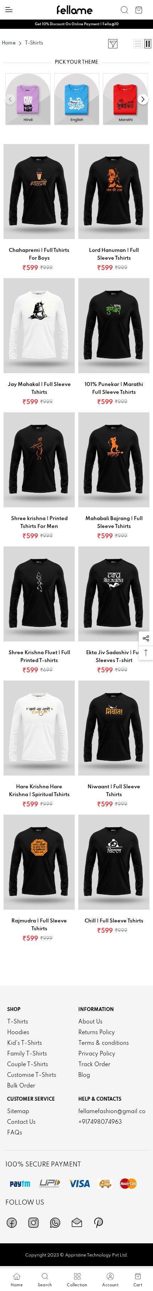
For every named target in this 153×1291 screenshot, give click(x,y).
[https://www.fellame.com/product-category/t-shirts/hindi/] (28, 97)
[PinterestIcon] (98, 1222)
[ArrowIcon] (143, 99)
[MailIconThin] (76, 1222)
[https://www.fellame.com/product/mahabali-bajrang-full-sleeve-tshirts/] (113, 462)
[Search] (124, 10)
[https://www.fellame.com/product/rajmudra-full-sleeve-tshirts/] (39, 864)
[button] (146, 638)
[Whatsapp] (55, 1222)
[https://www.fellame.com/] (75, 9)
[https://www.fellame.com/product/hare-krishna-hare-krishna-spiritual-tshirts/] (39, 730)
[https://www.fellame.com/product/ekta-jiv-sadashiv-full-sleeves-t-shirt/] (113, 596)
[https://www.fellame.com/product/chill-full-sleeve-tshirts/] (113, 864)
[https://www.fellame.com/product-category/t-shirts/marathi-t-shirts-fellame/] (125, 97)
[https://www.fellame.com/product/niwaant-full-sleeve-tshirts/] (113, 730)
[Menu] (8, 9)
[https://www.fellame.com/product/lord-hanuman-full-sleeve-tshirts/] (113, 194)
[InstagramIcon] (33, 1222)
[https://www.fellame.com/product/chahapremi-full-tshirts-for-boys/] (39, 194)
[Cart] (138, 10)
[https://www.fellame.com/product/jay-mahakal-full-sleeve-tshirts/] (39, 328)
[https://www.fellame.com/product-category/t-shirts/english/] (76, 97)
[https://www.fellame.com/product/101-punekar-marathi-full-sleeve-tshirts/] (113, 328)
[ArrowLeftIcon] (10, 99)
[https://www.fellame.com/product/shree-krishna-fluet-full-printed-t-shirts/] (39, 596)
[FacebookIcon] (11, 1222)
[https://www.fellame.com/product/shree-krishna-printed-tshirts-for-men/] (39, 462)
